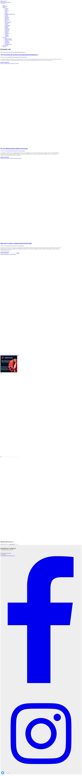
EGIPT (6, 11)
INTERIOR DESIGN (8, 39)
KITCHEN (6, 41)
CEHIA (6, 9)
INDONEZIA (7, 19)
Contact (4, 46)
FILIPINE (6, 15)
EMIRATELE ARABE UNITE (10, 14)
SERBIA (6, 27)
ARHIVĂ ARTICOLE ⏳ (4, 611)
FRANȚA (6, 16)
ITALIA (6, 20)
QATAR (6, 24)
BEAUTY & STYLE (8, 38)
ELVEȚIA (6, 13)
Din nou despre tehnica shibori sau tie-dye (14, 148)
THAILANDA (7, 33)
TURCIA (6, 34)
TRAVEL (4, 7)
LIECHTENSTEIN (8, 22)
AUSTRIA (6, 8)
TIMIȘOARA (5, 6)
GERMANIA (7, 17)
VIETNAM (7, 36)
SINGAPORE (7, 28)
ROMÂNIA (7, 26)
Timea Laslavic (24, 57)
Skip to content (3, 1)
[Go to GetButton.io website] (2, 774)
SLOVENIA (7, 30)
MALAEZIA (7, 23)
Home (4, 5)
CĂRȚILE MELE (5, 45)
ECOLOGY (7, 43)
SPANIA (6, 32)
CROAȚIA (7, 10)
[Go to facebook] (2, 772)
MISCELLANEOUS (8, 44)
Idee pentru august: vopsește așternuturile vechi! (16, 243)
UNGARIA (7, 35)
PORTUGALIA (7, 25)
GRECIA (6, 18)
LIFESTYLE (5, 37)
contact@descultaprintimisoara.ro (7, 622)
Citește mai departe (4, 62)
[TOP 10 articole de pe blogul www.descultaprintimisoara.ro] (12, 52)
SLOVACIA (7, 29)
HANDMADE (7, 42)
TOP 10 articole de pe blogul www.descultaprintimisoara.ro (19, 54)
